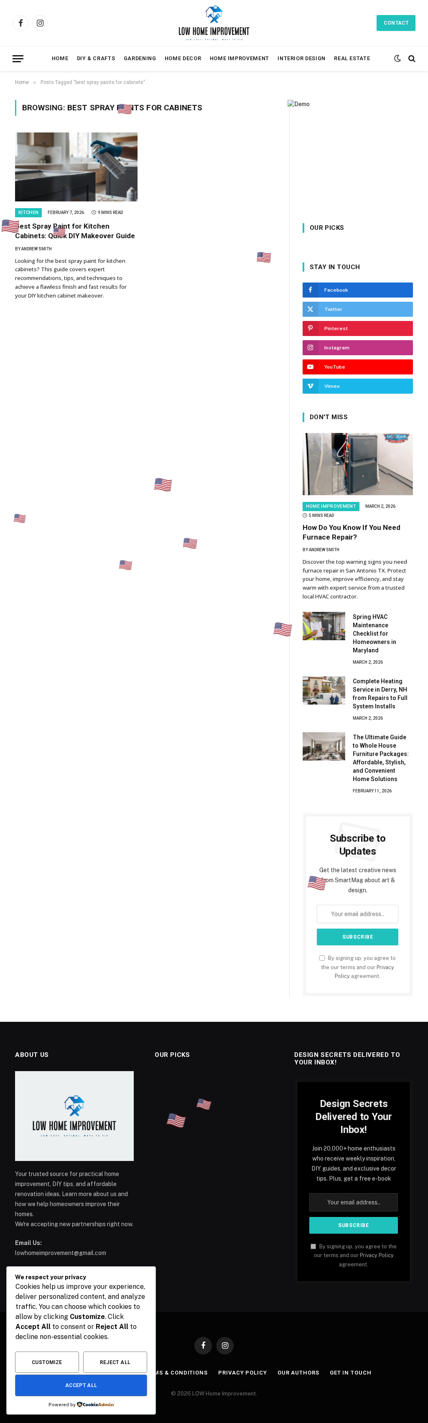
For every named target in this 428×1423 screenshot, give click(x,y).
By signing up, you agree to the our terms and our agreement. (358, 967)
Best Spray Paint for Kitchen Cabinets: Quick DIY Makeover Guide (75, 231)
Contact (396, 23)
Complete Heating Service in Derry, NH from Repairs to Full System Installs (380, 694)
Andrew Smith (36, 249)
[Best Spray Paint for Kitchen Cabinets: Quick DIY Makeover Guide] (76, 166)
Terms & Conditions (175, 1373)
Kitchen (28, 212)
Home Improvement (239, 58)
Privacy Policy (377, 1255)
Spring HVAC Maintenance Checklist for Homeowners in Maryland (374, 633)
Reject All (115, 1362)
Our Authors (298, 1373)
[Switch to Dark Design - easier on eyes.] (397, 58)
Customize (47, 1362)
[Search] (411, 58)
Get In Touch (351, 1373)
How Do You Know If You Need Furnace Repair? (351, 532)
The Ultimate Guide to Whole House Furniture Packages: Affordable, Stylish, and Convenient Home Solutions (381, 758)
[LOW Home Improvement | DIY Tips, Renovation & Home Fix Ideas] (214, 23)
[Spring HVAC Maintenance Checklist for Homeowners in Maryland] (324, 626)
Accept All (81, 1385)
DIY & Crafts (96, 58)
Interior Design (302, 58)
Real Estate (352, 58)
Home (60, 58)
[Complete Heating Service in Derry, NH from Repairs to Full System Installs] (324, 690)
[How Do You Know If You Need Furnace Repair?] (358, 464)
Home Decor (183, 58)
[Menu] (18, 58)
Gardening (140, 58)
